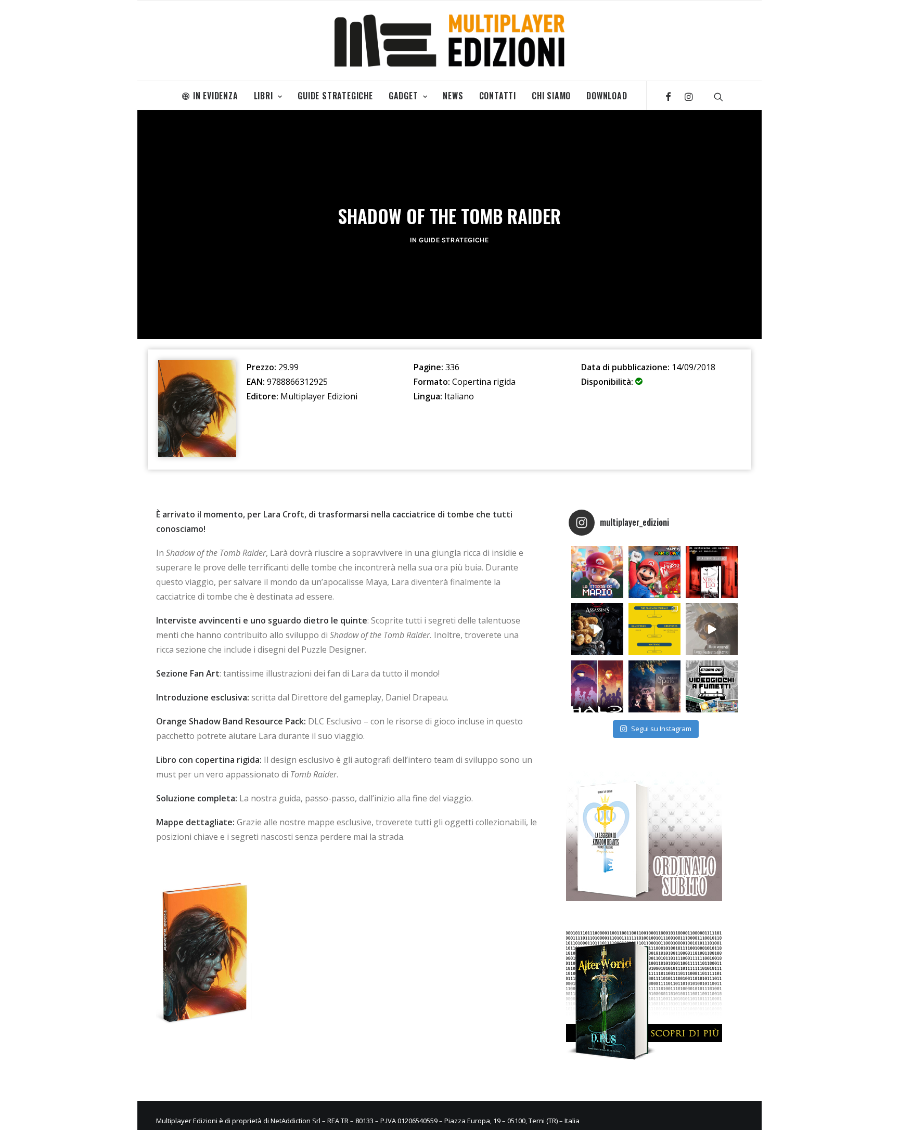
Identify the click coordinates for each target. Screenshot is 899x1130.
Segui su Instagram (661, 728)
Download (606, 95)
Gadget (403, 95)
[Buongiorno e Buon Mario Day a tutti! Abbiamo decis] (654, 572)
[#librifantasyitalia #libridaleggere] (712, 572)
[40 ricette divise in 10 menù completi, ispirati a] (597, 629)
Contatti (497, 95)
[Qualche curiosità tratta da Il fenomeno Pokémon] (654, 629)
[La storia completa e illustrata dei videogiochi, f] (712, 686)
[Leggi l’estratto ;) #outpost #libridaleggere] (712, 629)
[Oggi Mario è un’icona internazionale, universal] (597, 572)
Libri (263, 95)
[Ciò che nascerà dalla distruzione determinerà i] (597, 686)
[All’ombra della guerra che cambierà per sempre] (654, 686)
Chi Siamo (551, 95)
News (453, 95)
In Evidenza (215, 95)
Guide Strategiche (335, 95)
